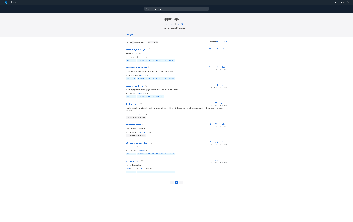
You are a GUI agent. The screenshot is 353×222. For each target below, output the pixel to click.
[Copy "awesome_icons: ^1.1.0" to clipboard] (143, 124)
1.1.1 (128, 93)
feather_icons (132, 104)
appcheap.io (169, 24)
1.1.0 (128, 132)
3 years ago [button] (133, 57)
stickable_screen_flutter (137, 143)
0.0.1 (128, 168)
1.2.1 (128, 75)
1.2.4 (128, 57)
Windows (171, 60)
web (166, 60)
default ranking (221, 42)
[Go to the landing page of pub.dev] (11, 2)
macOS (161, 60)
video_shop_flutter (135, 86)
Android (148, 60)
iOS (153, 60)
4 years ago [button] (181, 28)
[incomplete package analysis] (136, 117)
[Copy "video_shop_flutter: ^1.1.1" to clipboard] (146, 86)
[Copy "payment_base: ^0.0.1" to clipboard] (142, 161)
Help (341, 2)
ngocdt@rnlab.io (182, 24)
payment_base (133, 161)
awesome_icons (133, 125)
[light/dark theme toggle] (348, 2)
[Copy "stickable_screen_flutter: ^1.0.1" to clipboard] (151, 143)
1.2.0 (128, 114)
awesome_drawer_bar (136, 67)
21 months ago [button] (133, 75)
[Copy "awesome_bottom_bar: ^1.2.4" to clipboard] (149, 49)
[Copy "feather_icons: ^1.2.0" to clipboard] (141, 104)
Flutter (133, 60)
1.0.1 (128, 150)
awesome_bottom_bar (136, 49)
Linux (156, 60)
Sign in (335, 2)
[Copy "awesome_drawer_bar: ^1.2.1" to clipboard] (149, 67)
